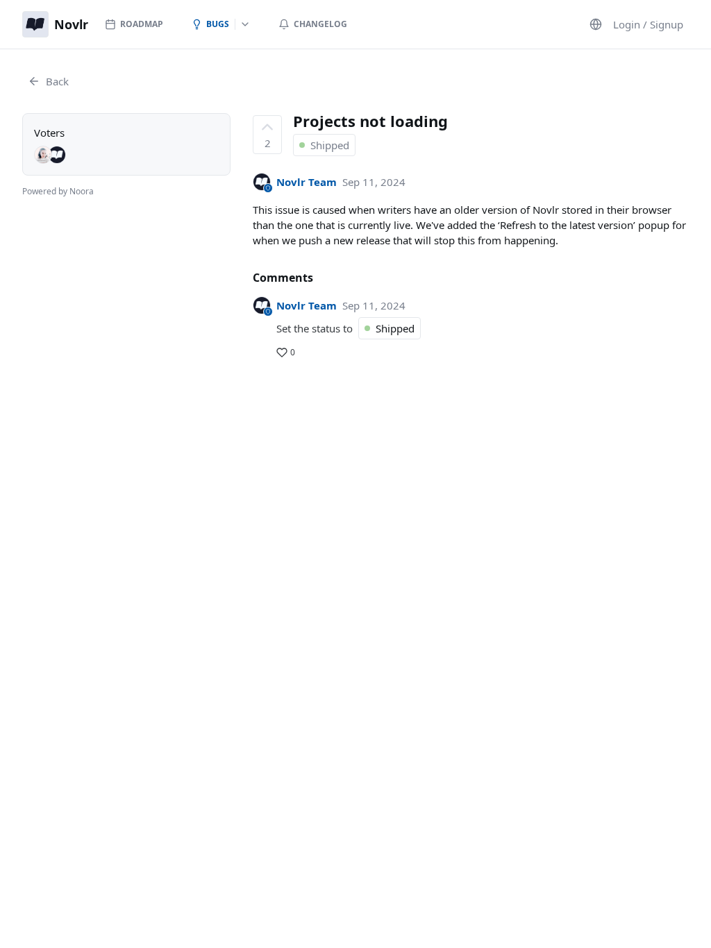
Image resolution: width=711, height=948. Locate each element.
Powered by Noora (58, 191)
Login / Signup (648, 24)
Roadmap (141, 24)
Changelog (320, 24)
